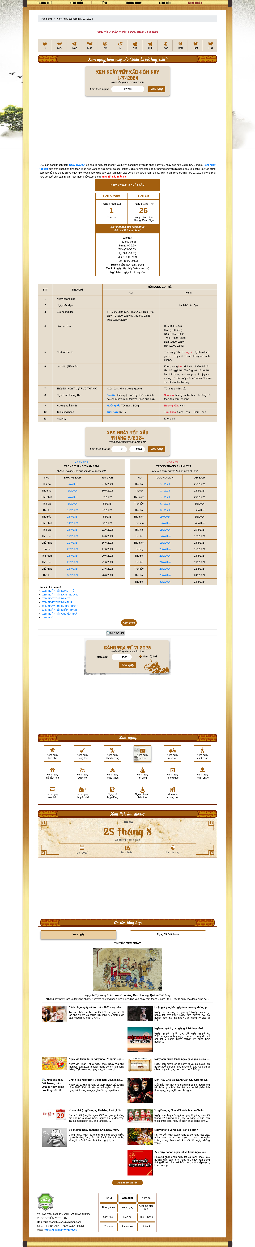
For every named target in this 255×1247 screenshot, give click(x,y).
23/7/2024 (165, 555)
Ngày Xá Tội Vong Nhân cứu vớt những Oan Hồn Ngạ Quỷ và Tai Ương (127, 995)
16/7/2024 (72, 529)
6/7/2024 (165, 503)
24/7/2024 (165, 562)
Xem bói (165, 2)
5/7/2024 (73, 490)
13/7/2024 (72, 516)
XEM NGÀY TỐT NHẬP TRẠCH (59, 609)
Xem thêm (129, 622)
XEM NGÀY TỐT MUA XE (56, 598)
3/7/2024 (165, 490)
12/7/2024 (165, 523)
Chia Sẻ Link (117, 632)
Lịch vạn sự (173, 852)
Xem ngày (195, 2)
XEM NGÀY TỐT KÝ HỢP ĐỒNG (60, 606)
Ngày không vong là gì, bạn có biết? (176, 1129)
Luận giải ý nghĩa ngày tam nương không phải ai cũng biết (182, 1007)
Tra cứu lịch (127, 852)
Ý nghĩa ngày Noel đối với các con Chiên (178, 1110)
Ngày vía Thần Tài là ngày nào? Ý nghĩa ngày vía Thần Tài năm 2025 (96, 1058)
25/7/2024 (72, 555)
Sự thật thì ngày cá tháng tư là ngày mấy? (94, 1129)
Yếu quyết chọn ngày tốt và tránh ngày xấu (180, 1152)
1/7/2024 (165, 483)
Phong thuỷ (133, 2)
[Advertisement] (127, 130)
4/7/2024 (165, 497)
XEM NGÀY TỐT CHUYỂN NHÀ (59, 613)
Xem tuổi (76, 2)
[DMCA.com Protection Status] (45, 1202)
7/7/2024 (73, 497)
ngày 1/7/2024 (77, 164)
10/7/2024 (72, 510)
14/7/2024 (72, 523)
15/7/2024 (165, 529)
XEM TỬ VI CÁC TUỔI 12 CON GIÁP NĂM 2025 (127, 32)
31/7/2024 (72, 575)
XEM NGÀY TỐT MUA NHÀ (57, 602)
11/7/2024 (164, 516)
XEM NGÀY (48, 617)
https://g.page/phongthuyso (60, 1229)
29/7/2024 (165, 575)
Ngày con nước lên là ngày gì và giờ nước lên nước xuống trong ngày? (182, 1058)
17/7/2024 (165, 536)
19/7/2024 (72, 536)
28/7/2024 (72, 568)
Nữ (155, 656)
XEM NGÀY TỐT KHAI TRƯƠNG (60, 594)
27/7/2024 (165, 568)
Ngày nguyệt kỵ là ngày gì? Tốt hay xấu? (178, 1028)
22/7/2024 (72, 549)
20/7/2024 (165, 549)
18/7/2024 (165, 542)
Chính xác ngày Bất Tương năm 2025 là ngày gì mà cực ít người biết (96, 1079)
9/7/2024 (73, 503)
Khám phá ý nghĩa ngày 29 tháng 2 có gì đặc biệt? (96, 1110)
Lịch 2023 (81, 852)
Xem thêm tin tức (127, 1182)
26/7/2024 (72, 562)
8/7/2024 (165, 510)
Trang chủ (44, 2)
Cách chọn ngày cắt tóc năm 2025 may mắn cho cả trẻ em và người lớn (96, 1007)
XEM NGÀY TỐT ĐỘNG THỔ (58, 590)
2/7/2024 (73, 483)
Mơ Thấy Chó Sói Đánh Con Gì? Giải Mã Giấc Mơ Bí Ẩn (182, 1079)
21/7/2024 (72, 542)
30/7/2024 (165, 581)
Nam (145, 656)
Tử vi (103, 2)
